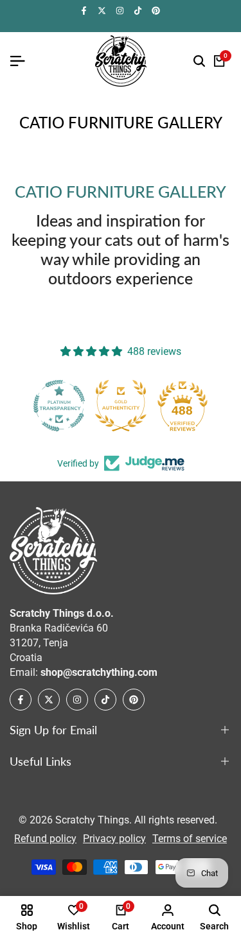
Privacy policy (114, 838)
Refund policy (45, 838)
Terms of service (189, 838)
